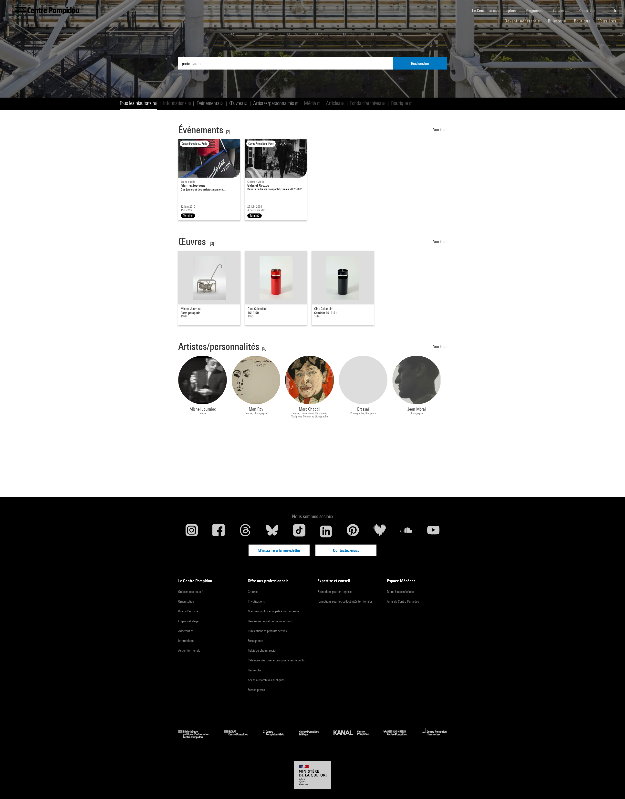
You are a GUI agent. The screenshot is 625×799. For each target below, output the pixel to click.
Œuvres (238, 103)
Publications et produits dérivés (267, 631)
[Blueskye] (272, 531)
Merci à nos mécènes (400, 592)
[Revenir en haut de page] (613, 787)
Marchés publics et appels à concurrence (273, 611)
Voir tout (440, 129)
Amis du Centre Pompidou (403, 601)
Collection (562, 10)
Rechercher (420, 63)
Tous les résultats (138, 103)
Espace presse (256, 690)
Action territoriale (189, 650)
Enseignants (255, 641)
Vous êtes (607, 20)
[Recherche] (606, 8)
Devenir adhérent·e (524, 20)
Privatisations (256, 601)
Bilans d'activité (188, 611)
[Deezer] (379, 531)
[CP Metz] (277, 737)
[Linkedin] (325, 531)
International (186, 641)
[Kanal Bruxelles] (354, 737)
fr (615, 10)
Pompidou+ (588, 10)
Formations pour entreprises (334, 592)
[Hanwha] (434, 737)
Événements (210, 103)
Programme (535, 10)
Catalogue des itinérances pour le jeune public (276, 660)
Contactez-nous (346, 550)
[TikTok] (299, 531)
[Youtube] (433, 531)
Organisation (186, 601)
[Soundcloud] (406, 531)
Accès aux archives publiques (266, 680)
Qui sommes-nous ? (190, 592)
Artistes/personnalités (275, 103)
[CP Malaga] (312, 737)
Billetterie (557, 20)
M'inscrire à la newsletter (279, 550)
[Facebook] (218, 531)
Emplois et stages (188, 621)
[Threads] (245, 531)
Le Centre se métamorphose (496, 10)
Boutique (584, 20)
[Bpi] (197, 737)
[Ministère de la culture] (312, 775)
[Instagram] (191, 531)
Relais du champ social (262, 650)
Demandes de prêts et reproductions (270, 621)
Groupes (253, 592)
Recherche (254, 670)
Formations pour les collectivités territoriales (344, 601)
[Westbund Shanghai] (399, 737)
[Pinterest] (352, 531)
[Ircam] (239, 737)
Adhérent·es (185, 631)
